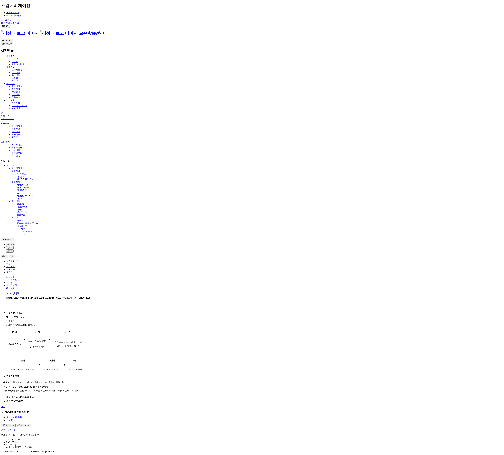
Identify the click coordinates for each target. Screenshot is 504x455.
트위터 (9, 251)
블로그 (9, 248)
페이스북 (10, 245)
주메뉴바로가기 (13, 15)
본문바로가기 (12, 13)
